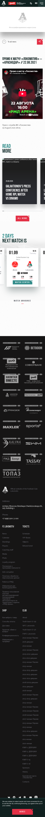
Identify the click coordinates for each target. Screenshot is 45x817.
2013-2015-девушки (29, 699)
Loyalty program (8, 562)
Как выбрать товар (9, 617)
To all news (12, 42)
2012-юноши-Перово (30, 638)
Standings (6, 542)
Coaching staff (7, 550)
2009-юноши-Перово (30, 711)
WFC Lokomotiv (28, 626)
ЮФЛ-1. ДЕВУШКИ (29, 747)
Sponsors (26, 768)
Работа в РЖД (7, 582)
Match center (22, 282)
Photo (4, 558)
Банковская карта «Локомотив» (29, 777)
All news (22, 218)
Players (5, 546)
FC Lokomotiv (8, 526)
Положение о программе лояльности (11, 567)
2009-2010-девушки (30, 654)
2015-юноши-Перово (30, 662)
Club (24, 610)
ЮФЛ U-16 (26, 764)
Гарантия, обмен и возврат (9, 630)
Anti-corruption (8, 572)
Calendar (5, 538)
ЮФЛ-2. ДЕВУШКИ (29, 756)
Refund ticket (27, 546)
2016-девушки (27, 642)
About (24, 617)
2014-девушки (27, 687)
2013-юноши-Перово (30, 723)
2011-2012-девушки (29, 658)
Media (4, 554)
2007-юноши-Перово (30, 719)
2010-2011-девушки (29, 678)
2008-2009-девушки (30, 682)
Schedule (26, 534)
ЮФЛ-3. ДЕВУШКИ (29, 751)
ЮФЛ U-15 (26, 760)
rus (36, 3)
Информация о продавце (7, 640)
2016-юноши (27, 691)
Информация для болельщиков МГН (9, 587)
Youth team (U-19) (29, 621)
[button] (3, 211)
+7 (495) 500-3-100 (10, 518)
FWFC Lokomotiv (29, 634)
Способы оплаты (8, 621)
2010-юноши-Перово (30, 650)
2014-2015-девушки (29, 670)
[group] (19, 181)
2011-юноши (27, 739)
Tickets (25, 526)
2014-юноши (27, 703)
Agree (23, 812)
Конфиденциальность (10, 635)
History (25, 772)
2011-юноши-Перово (30, 735)
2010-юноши (27, 743)
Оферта (25, 542)
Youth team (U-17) (29, 630)
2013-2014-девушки (29, 731)
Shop (4, 610)
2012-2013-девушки (29, 674)
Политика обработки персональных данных (10, 577)
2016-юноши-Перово (30, 695)
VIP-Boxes (26, 538)
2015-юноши (27, 666)
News (4, 534)
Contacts (25, 782)
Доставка (6, 626)
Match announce (22, 301)
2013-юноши (27, 727)
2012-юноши (27, 646)
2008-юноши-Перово (30, 715)
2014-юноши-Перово (30, 707)
